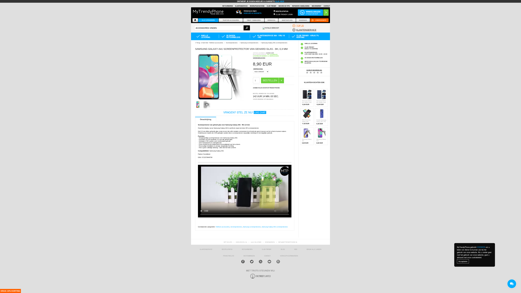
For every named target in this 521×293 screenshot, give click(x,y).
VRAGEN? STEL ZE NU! (244, 112)
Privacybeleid (228, 256)
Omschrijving (205, 119)
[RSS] (260, 261)
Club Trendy (271, 6)
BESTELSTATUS (282, 11)
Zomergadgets (320, 20)
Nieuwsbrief (316, 6)
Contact (327, 6)
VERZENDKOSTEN (259, 58)
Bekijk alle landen (314, 249)
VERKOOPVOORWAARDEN (289, 256)
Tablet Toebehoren (254, 20)
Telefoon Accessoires (231, 20)
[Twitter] (251, 261)
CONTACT (267, 256)
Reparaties (271, 20)
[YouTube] (269, 261)
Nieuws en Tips (284, 6)
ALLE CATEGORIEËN (208, 20)
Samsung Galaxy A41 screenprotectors (275, 227)
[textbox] (222, 27)
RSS (295, 249)
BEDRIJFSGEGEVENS (257, 6)
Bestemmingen (249, 256)
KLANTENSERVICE (241, 6)
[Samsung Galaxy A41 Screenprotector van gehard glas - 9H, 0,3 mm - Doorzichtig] (219, 100)
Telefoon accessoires (223, 227)
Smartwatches (287, 20)
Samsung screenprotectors (252, 227)
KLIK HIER (279, 1)
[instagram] (278, 261)
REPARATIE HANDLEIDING (300, 6)
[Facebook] (243, 261)
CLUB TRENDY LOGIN (284, 14)
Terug (198, 43)
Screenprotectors (236, 227)
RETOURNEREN (227, 6)
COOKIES (481, 247)
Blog (283, 249)
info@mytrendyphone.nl (287, 242)
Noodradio (303, 20)
